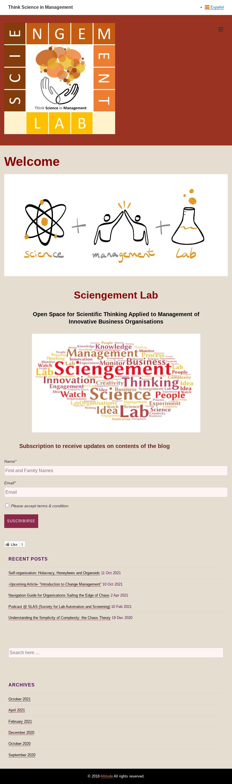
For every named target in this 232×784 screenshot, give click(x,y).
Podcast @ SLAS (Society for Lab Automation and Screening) (59, 607)
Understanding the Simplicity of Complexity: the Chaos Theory (59, 618)
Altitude (106, 776)
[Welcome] (116, 274)
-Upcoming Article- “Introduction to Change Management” (54, 584)
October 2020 (19, 743)
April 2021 (16, 710)
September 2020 (21, 755)
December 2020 (21, 732)
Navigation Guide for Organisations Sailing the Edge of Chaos (58, 595)
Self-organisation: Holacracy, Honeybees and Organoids (54, 573)
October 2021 (19, 699)
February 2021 (20, 721)
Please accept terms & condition (39, 506)
